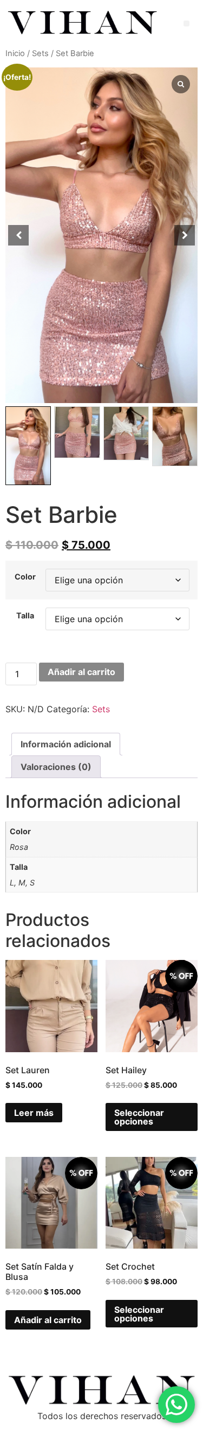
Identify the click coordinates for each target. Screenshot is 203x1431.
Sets (40, 53)
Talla (25, 615)
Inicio (15, 53)
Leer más (34, 1112)
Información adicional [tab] (66, 744)
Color (25, 577)
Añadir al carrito (81, 671)
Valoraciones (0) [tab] (56, 766)
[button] (186, 23)
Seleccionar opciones (139, 1117)
